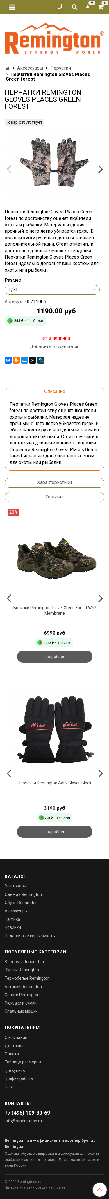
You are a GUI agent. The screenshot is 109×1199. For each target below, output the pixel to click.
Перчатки (60, 68)
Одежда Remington (23, 894)
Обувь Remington (21, 902)
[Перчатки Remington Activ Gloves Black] (54, 731)
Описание (54, 391)
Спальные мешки (21, 1011)
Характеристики (54, 482)
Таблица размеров (23, 1062)
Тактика (12, 919)
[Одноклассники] (16, 360)
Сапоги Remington (22, 994)
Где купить (15, 1070)
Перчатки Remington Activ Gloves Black (54, 783)
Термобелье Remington (27, 978)
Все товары (16, 886)
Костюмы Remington (24, 961)
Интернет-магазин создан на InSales (35, 1187)
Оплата (12, 1054)
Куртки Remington (22, 970)
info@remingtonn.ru (23, 1121)
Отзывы (55, 497)
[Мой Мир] (24, 360)
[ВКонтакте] (8, 360)
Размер (13, 280)
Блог (9, 1087)
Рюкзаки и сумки (21, 1003)
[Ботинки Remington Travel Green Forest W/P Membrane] (54, 556)
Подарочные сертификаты (30, 935)
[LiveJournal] (40, 360)
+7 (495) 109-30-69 (27, 1113)
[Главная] (8, 68)
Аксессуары (30, 68)
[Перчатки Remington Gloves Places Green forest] (54, 163)
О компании (16, 1037)
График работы (19, 1078)
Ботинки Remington (23, 986)
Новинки (13, 927)
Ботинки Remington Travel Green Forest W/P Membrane (54, 610)
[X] (32, 360)
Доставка (14, 1045)
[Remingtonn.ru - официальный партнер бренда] (54, 37)
